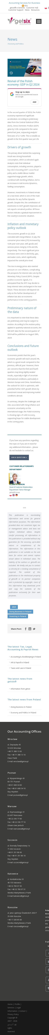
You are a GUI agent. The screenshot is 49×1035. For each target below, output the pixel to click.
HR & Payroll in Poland (20, 662)
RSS (26, 5)
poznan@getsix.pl (20, 795)
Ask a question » (19, 457)
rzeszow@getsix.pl (20, 926)
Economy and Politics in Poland (23, 712)
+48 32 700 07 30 (15, 886)
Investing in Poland (17, 616)
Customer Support (15, 10)
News (27, 10)
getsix (11, 1025)
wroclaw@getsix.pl (20, 761)
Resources (35, 10)
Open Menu (38, 21)
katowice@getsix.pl (21, 896)
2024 (14, 607)
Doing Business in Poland (20, 611)
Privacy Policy (13, 1014)
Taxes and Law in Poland (21, 668)
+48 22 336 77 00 (15, 818)
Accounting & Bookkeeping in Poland (26, 657)
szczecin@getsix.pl (20, 862)
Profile (17, 1004)
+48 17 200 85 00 (15, 919)
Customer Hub (32, 7)
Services (11, 1007)
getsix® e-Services (17, 7)
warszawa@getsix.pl (21, 829)
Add (34, 102)
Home (10, 1004)
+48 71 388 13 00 (15, 751)
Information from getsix (20, 689)
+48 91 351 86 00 (15, 852)
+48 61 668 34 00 (15, 785)
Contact (22, 1011)
